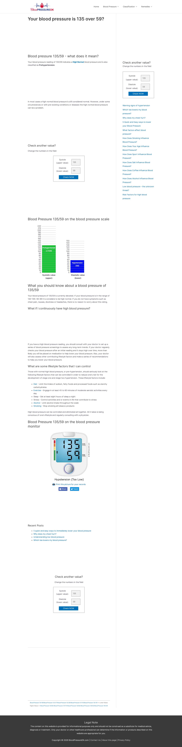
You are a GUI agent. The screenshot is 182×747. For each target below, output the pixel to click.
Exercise (37, 390)
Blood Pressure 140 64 (101, 706)
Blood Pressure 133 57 (50, 702)
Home (96, 6)
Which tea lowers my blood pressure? (50, 540)
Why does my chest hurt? (44, 534)
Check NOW (68, 177)
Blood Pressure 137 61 (60, 706)
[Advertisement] (69, 38)
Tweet (75, 489)
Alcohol (36, 403)
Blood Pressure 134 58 (36, 702)
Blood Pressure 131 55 (77, 702)
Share (64, 489)
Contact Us (95, 740)
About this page (109, 740)
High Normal (78, 62)
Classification (129, 6)
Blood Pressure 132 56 (63, 702)
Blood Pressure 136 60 (47, 706)
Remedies (145, 6)
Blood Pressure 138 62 (73, 706)
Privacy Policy (124, 740)
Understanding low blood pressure (48, 537)
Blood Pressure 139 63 (87, 706)
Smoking (37, 406)
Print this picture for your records (70, 484)
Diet (35, 384)
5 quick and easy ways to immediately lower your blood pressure (62, 531)
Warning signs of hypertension (136, 105)
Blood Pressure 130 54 (90, 702)
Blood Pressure (109, 6)
